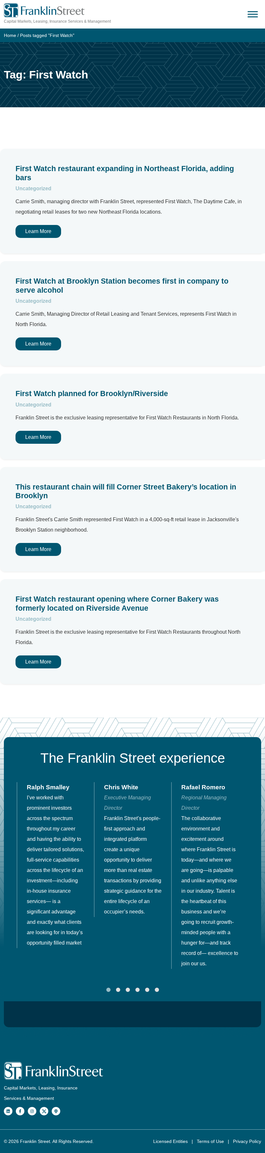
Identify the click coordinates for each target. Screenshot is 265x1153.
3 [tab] (127, 990)
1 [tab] (108, 990)
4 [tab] (137, 990)
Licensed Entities (171, 1141)
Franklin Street (35, 1141)
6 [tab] (157, 990)
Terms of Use (211, 1141)
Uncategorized (33, 188)
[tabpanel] (55, 865)
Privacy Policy (247, 1141)
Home (10, 35)
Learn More (38, 231)
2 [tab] (118, 990)
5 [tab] (147, 990)
